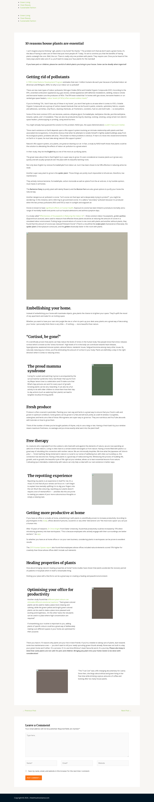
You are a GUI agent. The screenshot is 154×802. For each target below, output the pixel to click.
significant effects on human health (59, 208)
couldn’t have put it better (114, 125)
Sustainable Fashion (28, 7)
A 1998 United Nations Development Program (44, 82)
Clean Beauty (25, 5)
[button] (77, 13)
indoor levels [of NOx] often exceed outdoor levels (67, 98)
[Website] (113, 763)
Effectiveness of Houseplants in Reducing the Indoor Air (62, 216)
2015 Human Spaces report (40, 547)
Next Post (126, 710)
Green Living (25, 2)
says (39, 534)
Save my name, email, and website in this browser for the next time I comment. (59, 771)
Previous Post (29, 710)
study (45, 521)
